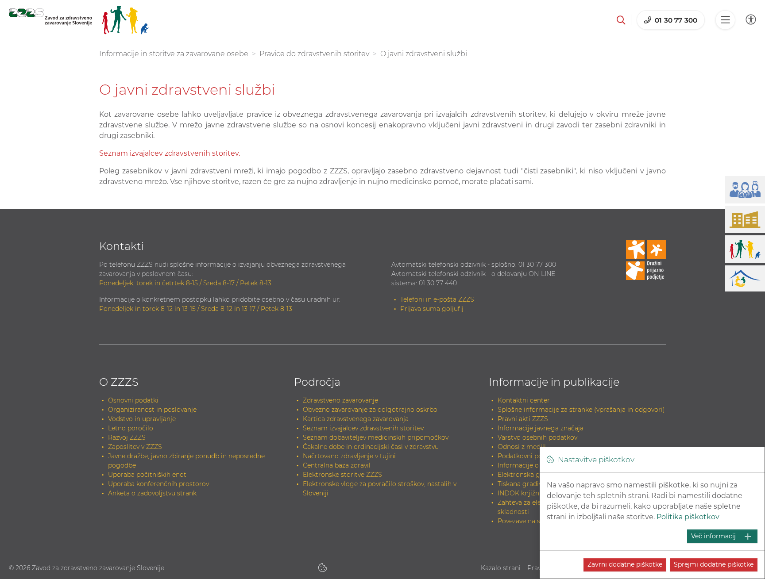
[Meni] (725, 20)
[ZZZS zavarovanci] (79, 20)
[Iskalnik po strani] (621, 20)
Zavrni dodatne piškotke (624, 564)
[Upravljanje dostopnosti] (751, 19)
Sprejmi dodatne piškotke (713, 564)
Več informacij (713, 536)
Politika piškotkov (688, 517)
